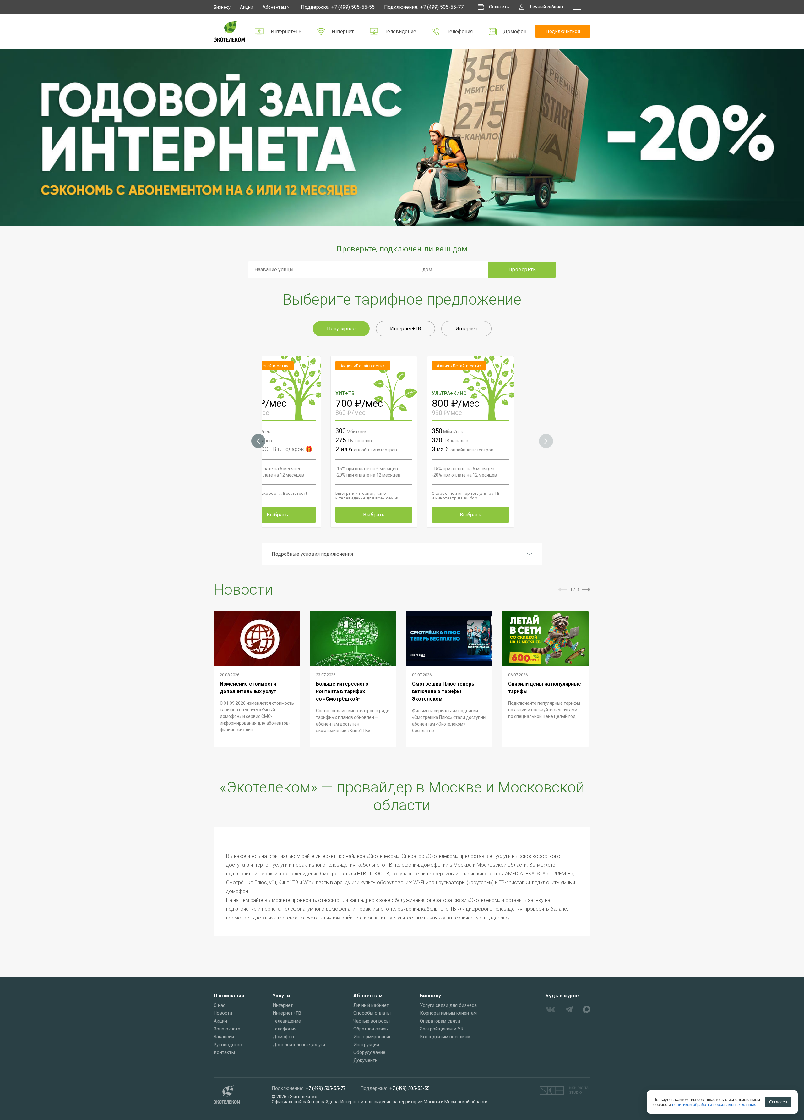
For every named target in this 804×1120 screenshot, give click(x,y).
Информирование (372, 1037)
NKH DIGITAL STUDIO (565, 1090)
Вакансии (224, 1037)
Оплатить (499, 6)
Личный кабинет (547, 6)
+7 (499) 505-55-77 (442, 7)
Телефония (460, 32)
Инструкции (366, 1044)
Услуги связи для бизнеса (448, 1005)
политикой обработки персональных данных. (714, 1104)
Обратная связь (370, 1029)
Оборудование (369, 1052)
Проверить (522, 270)
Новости (223, 1013)
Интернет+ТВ (286, 32)
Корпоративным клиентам (448, 1013)
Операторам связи (440, 1021)
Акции (246, 7)
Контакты (224, 1052)
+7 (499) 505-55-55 (353, 7)
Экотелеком (229, 31)
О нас (219, 1005)
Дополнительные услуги (299, 1044)
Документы (365, 1060)
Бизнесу (222, 7)
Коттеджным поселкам (445, 1037)
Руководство (228, 1044)
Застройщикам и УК (442, 1029)
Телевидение (400, 32)
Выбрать (277, 515)
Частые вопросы (371, 1021)
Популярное (341, 329)
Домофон (514, 32)
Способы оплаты (372, 1013)
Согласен (778, 1102)
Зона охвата (227, 1029)
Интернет (343, 32)
